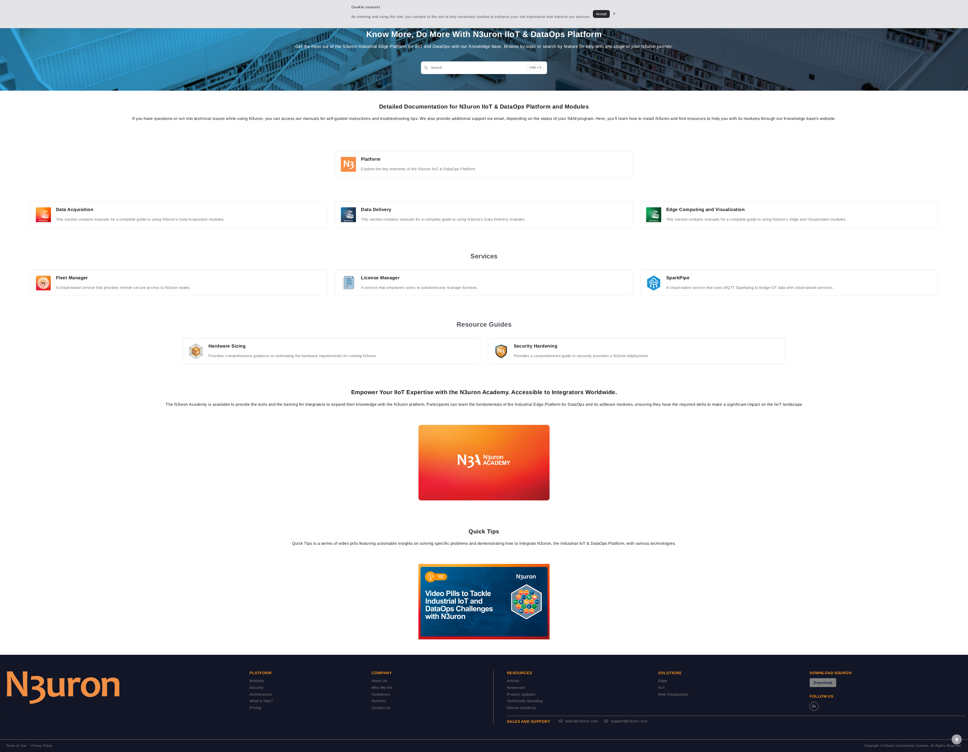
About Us (379, 681)
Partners (379, 701)
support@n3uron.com (629, 721)
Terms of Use (16, 745)
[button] (957, 739)
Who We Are (382, 688)
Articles (513, 681)
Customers (381, 694)
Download (822, 682)
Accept (601, 14)
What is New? (261, 701)
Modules (257, 681)
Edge (662, 681)
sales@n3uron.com (581, 721)
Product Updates (521, 694)
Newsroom (516, 688)
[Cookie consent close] (614, 14)
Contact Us (381, 708)
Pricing (255, 708)
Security (256, 688)
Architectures (261, 694)
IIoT (661, 688)
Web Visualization (673, 694)
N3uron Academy (521, 708)
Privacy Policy (41, 745)
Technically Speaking (525, 701)
